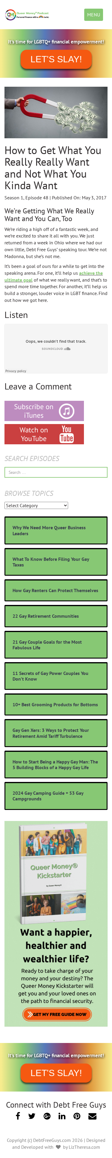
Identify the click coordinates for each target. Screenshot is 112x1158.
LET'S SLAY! (56, 59)
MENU (95, 16)
